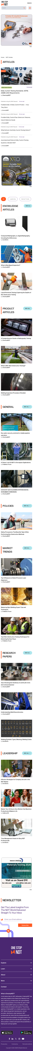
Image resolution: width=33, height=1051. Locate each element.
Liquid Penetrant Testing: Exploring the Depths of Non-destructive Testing (16, 294)
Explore (3, 963)
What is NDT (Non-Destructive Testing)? (13, 366)
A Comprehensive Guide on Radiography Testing (16, 338)
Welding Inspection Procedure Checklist (13, 393)
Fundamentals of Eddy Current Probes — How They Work (15, 106)
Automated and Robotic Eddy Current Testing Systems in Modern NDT (15, 141)
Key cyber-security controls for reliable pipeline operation (15, 434)
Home (2, 57)
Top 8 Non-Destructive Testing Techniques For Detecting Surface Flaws (15, 638)
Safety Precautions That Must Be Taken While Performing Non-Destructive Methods (15, 533)
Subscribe (25, 925)
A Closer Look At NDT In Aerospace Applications (16, 462)
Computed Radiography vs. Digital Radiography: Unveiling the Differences (15, 237)
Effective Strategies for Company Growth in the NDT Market (15, 781)
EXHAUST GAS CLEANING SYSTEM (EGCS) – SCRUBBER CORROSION (15, 491)
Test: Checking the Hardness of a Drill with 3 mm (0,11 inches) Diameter (15, 684)
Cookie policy (15, 1044)
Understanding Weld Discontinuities (12, 712)
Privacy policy (4, 1044)
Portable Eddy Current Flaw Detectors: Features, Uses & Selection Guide (15, 118)
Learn (3, 969)
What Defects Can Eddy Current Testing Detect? (15, 130)
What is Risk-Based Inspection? (10, 265)
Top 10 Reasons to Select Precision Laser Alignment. (13, 579)
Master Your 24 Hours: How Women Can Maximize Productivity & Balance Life (16, 810)
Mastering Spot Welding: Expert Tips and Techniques (13, 608)
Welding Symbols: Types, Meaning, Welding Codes (16, 739)
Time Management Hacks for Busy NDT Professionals (13, 840)
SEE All (28, 206)
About (3, 975)
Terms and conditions (27, 1044)
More (3, 981)
